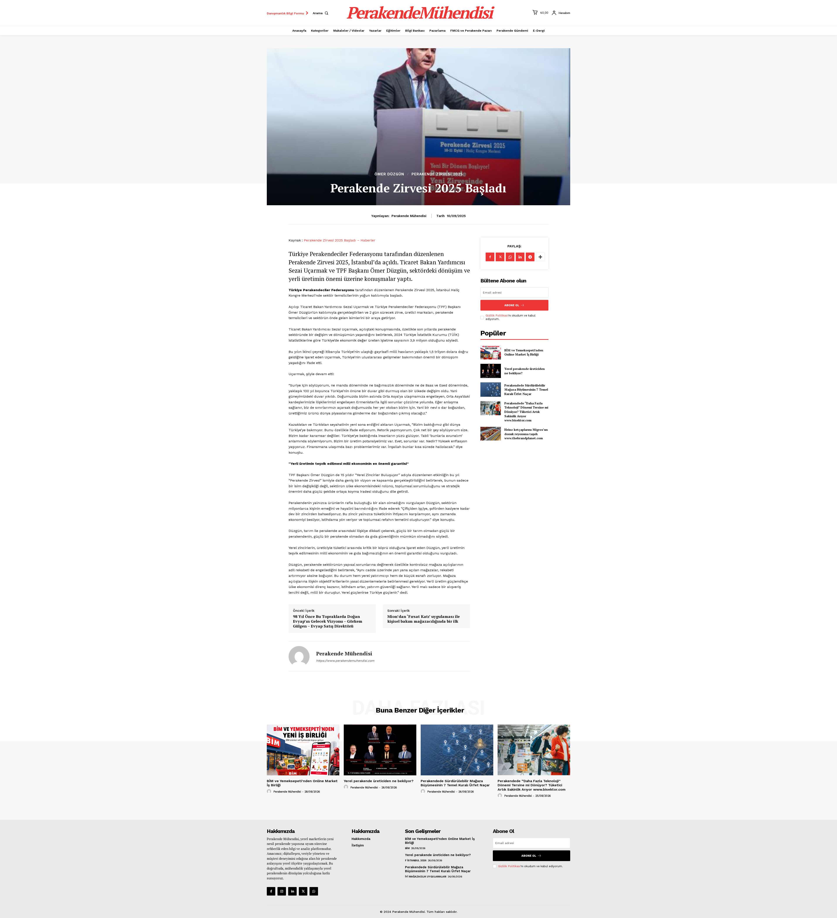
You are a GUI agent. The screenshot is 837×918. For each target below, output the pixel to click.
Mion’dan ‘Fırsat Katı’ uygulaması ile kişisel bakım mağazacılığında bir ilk (423, 619)
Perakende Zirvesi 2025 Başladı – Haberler (339, 240)
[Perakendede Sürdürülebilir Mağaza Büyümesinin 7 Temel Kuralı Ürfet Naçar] (490, 389)
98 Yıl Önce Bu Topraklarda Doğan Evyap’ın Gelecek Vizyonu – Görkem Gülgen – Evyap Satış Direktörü (327, 621)
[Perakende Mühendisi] (299, 656)
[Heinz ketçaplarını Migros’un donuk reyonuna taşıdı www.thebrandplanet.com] (490, 434)
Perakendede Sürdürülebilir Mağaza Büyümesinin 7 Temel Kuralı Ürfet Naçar (526, 389)
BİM (407, 848)
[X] (500, 257)
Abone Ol (511, 305)
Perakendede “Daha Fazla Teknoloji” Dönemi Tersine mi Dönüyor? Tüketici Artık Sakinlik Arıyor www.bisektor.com (526, 411)
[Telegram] (530, 257)
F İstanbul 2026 (416, 860)
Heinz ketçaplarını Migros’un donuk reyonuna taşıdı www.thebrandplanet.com (526, 433)
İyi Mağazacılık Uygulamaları (425, 876)
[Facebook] (490, 257)
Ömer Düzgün (389, 174)
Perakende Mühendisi (408, 216)
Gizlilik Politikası (497, 315)
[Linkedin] (520, 257)
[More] (540, 257)
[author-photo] (269, 791)
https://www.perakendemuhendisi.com (345, 660)
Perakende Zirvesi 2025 (437, 174)
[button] (321, 13)
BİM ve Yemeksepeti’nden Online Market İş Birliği (523, 352)
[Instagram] (281, 891)
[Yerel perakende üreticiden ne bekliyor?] (490, 371)
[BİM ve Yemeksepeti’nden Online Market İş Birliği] (490, 352)
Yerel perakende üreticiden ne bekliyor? (378, 781)
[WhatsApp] (510, 257)
